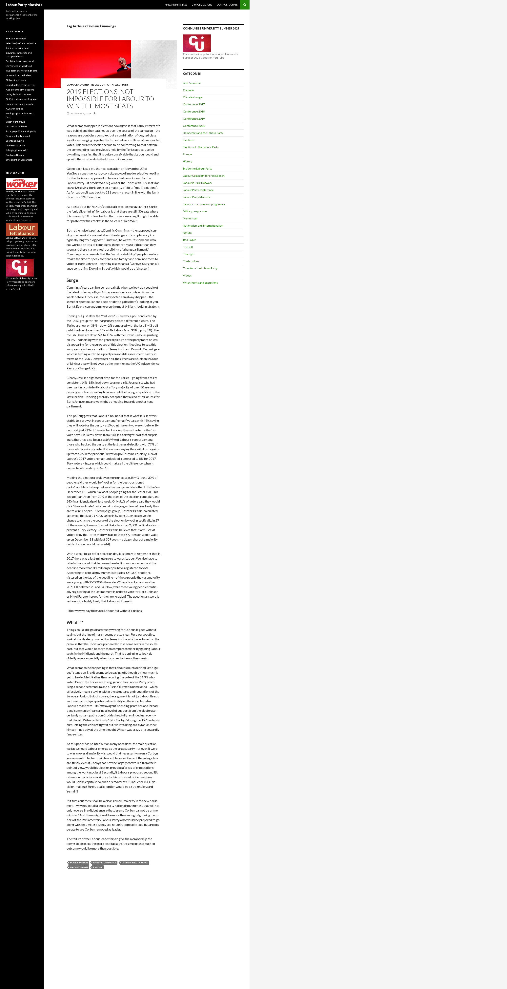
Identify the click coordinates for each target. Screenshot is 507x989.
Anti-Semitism (192, 83)
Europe (187, 154)
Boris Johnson (79, 862)
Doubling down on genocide (20, 61)
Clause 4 (188, 90)
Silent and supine (15, 140)
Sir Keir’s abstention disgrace (21, 99)
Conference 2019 (194, 118)
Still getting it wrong (16, 80)
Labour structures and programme (204, 204)
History (187, 161)
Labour (97, 867)
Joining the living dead (17, 48)
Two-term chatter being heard (21, 70)
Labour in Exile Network (197, 182)
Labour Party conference (198, 190)
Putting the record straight (20, 103)
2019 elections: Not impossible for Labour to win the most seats (110, 99)
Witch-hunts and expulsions (200, 282)
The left (188, 247)
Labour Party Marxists (24, 5)
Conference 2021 (194, 125)
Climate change (192, 97)
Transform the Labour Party (200, 268)
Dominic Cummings (104, 862)
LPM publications (202, 4)
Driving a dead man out (18, 135)
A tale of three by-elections (20, 89)
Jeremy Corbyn (79, 867)
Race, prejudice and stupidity (21, 131)
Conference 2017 (194, 104)
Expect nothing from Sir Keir (20, 84)
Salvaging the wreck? (17, 150)
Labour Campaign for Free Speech (204, 175)
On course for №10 (16, 126)
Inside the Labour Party (197, 168)
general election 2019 (135, 862)
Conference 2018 (194, 111)
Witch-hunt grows (15, 121)
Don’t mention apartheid (19, 65)
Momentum (190, 218)
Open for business (15, 145)
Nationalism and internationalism (203, 225)
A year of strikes (14, 108)
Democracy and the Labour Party (90, 84)
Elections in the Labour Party (201, 147)
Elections (121, 84)
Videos (187, 275)
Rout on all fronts (15, 155)
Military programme (195, 211)
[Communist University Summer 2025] (197, 43)
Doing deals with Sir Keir (18, 94)
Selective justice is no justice (21, 43)
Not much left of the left (18, 75)
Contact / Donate (227, 4)
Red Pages (189, 239)
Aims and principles (176, 4)
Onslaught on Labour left (19, 159)
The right (189, 254)
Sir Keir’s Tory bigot (16, 38)
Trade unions (191, 261)
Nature (187, 232)
